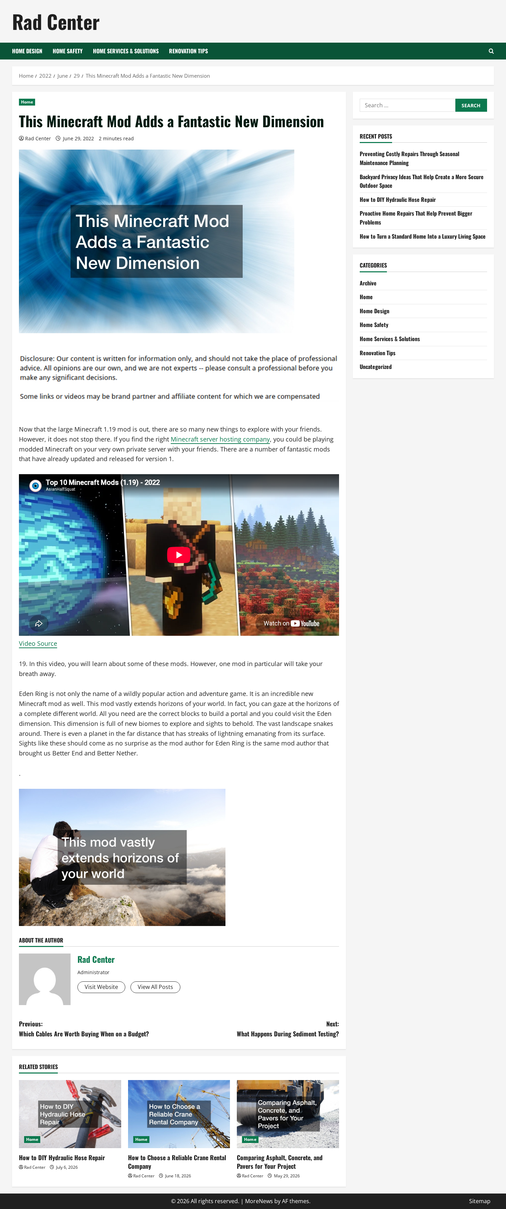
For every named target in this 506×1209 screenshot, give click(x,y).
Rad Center (55, 21)
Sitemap (480, 1201)
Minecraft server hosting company (220, 439)
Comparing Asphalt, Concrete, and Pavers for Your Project (280, 1161)
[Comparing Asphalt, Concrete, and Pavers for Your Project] (288, 1114)
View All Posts (155, 987)
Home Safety (68, 51)
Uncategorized (376, 366)
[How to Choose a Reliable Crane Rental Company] (179, 1114)
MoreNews (259, 1201)
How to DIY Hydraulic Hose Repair (62, 1157)
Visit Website (101, 987)
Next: (288, 1028)
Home (27, 102)
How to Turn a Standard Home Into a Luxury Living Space (423, 236)
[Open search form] (491, 51)
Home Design (27, 51)
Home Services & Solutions (126, 51)
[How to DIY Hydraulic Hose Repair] (70, 1114)
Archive (368, 283)
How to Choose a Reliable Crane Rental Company (177, 1161)
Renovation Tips (188, 51)
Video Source (38, 643)
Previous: (84, 1028)
